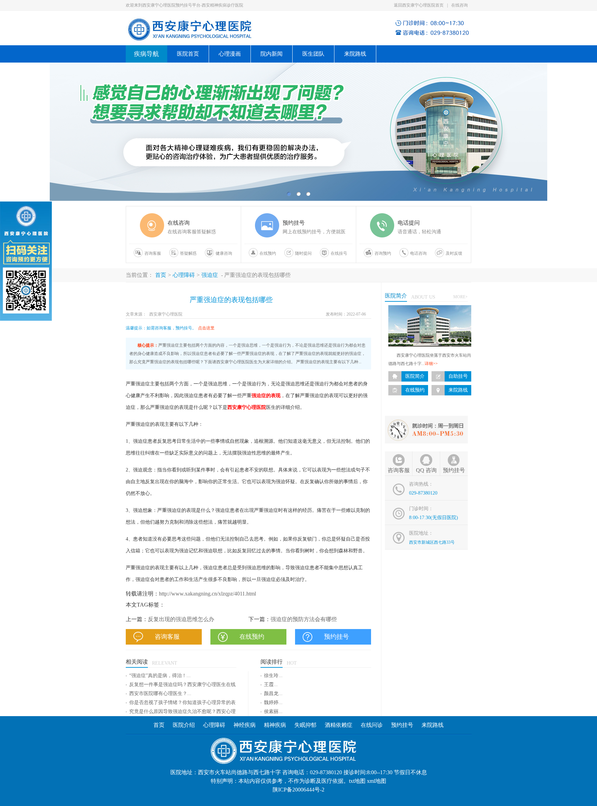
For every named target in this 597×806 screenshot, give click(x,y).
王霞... (271, 684)
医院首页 (188, 54)
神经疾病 (245, 725)
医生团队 (313, 54)
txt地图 (357, 781)
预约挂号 (402, 725)
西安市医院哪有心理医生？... (160, 693)
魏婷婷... (273, 702)
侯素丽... (273, 711)
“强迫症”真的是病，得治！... (160, 675)
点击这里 (206, 328)
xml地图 (376, 781)
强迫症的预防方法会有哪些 (304, 619)
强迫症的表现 (266, 395)
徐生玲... (273, 675)
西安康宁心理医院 (165, 314)
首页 (160, 275)
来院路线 (355, 54)
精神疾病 (275, 725)
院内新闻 (271, 54)
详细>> (431, 363)
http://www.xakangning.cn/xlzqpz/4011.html (207, 594)
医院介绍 (184, 725)
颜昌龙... (273, 693)
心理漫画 (230, 54)
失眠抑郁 (305, 725)
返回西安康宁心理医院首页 (419, 5)
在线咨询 (459, 5)
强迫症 (209, 275)
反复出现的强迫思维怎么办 (181, 619)
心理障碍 (184, 275)
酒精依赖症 (338, 725)
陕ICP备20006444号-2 (298, 790)
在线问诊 (372, 725)
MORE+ (460, 296)
